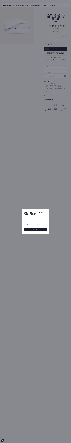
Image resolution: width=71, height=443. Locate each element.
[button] (2, 440)
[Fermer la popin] (47, 211)
